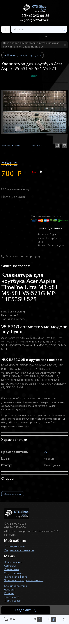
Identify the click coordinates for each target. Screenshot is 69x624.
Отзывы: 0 (36, 145)
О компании (11, 569)
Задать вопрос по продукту (23, 256)
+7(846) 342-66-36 (34, 16)
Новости (9, 589)
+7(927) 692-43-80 (34, 20)
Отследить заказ (14, 546)
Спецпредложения (15, 586)
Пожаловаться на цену (17, 189)
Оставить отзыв (13, 493)
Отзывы (9, 593)
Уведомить (23, 610)
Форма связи (12, 600)
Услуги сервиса (13, 573)
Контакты (10, 565)
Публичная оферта (15, 576)
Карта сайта (11, 597)
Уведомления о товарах (19, 550)
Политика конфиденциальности (23, 580)
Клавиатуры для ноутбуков (22, 55)
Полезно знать (13, 562)
